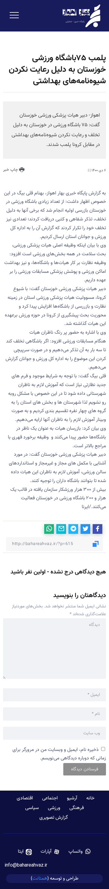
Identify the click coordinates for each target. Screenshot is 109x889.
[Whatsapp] (80, 852)
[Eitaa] (25, 852)
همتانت (39, 878)
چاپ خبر (11, 170)
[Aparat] (50, 852)
